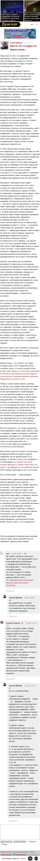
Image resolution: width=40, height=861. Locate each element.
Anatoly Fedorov (13, 623)
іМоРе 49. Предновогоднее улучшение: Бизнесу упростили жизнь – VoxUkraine (20, 581)
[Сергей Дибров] (4, 597)
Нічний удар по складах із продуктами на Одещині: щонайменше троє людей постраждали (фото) (10, 17)
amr (7, 554)
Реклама (20, 39)
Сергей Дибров (15, 598)
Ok (30, 859)
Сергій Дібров (16, 43)
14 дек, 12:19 (31, 623)
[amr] (1, 553)
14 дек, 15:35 (29, 686)
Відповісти (10, 591)
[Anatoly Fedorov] (2, 623)
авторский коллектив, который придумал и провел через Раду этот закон (19, 464)
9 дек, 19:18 (16, 554)
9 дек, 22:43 (29, 598)
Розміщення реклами (21, 852)
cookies (23, 859)
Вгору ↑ (5, 844)
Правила (32, 842)
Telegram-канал (21, 854)
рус (32, 24)
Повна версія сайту (7, 852)
